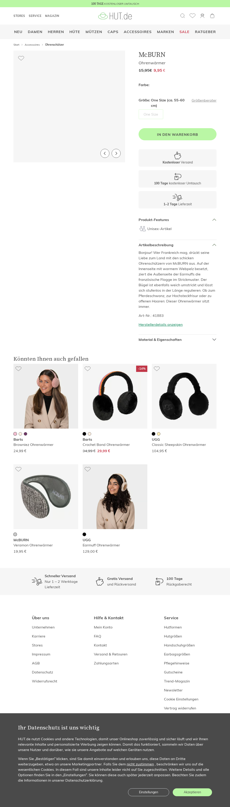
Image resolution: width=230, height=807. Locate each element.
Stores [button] (19, 16)
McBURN (152, 54)
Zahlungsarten (106, 663)
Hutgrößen (173, 636)
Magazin (52, 16)
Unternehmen (43, 627)
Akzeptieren (192, 792)
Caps (113, 32)
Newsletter (173, 690)
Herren (56, 32)
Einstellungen (148, 792)
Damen (35, 32)
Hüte (74, 32)
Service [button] (35, 16)
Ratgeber (205, 32)
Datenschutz (42, 672)
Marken (165, 32)
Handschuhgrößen (179, 645)
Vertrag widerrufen (180, 708)
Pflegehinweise (176, 663)
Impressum (41, 654)
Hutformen (173, 627)
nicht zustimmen (140, 764)
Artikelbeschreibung (156, 245)
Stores (37, 645)
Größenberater (204, 100)
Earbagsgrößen (177, 654)
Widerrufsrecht (44, 681)
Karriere (38, 636)
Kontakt (100, 645)
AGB (36, 663)
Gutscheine (173, 672)
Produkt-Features (154, 220)
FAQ (97, 636)
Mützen (94, 32)
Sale (184, 32)
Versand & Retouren (110, 654)
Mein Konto (103, 627)
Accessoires (138, 32)
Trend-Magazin (177, 681)
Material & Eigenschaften (160, 340)
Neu (18, 32)
